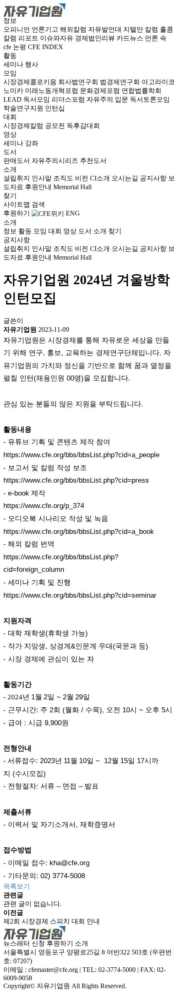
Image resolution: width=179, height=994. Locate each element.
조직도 (64, 178)
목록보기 (16, 886)
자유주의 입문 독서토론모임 (128, 99)
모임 (10, 73)
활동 (10, 55)
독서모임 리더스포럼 (55, 99)
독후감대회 (83, 125)
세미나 (14, 64)
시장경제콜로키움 (30, 81)
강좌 (31, 143)
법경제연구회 (121, 81)
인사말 (42, 178)
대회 (10, 116)
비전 (82, 178)
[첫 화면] (34, 9)
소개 (10, 169)
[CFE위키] (48, 213)
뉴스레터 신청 (24, 943)
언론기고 (46, 29)
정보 (10, 20)
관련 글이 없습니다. (32, 903)
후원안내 (39, 186)
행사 (31, 64)
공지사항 (154, 178)
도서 (10, 151)
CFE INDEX (45, 46)
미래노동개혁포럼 (52, 90)
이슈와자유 (57, 38)
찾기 (10, 195)
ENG (73, 213)
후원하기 (16, 213)
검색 (38, 204)
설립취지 (17, 178)
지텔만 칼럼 (141, 29)
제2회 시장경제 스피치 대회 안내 (51, 921)
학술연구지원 (24, 108)
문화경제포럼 (101, 90)
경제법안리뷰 (96, 38)
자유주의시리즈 (56, 160)
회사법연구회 (79, 81)
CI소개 (101, 178)
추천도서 (93, 160)
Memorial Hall (72, 186)
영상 (10, 134)
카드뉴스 (131, 38)
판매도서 (17, 160)
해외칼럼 (74, 29)
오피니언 (17, 29)
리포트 (29, 38)
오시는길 (126, 178)
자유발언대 (105, 29)
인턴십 (55, 108)
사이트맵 (17, 204)
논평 (20, 46)
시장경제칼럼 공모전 (35, 125)
